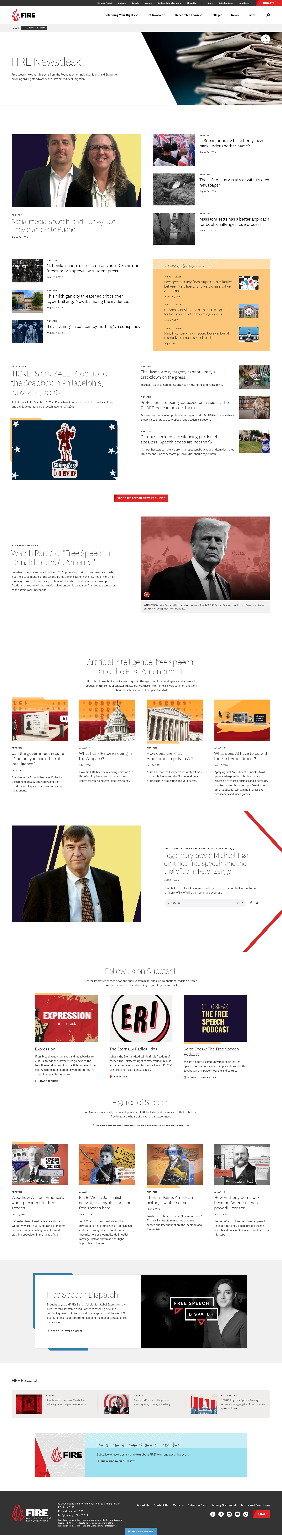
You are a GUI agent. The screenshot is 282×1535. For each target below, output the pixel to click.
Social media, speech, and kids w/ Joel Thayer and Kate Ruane (64, 225)
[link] (24, 15)
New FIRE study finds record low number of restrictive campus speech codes (196, 335)
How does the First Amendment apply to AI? (170, 755)
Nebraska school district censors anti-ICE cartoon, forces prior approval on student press (94, 268)
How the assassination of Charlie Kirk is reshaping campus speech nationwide (67, 1402)
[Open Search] (268, 15)
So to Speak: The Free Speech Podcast (211, 1051)
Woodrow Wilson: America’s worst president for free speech (37, 1202)
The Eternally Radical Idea (133, 1048)
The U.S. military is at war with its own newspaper (234, 182)
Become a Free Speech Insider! (139, 1445)
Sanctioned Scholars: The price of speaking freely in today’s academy (152, 1402)
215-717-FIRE (83, 1515)
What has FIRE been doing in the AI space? (105, 755)
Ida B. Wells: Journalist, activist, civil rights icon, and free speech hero (105, 1202)
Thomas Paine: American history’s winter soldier (170, 1199)
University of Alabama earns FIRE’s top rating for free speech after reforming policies (197, 311)
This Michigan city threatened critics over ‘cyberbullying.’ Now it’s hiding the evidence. (88, 298)
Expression (45, 1048)
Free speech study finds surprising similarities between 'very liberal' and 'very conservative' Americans (198, 286)
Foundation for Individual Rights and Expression (93, 1503)
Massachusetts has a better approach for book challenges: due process (234, 221)
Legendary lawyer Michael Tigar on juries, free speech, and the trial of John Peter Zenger (207, 863)
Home (14, 28)
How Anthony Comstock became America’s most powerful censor (237, 1202)
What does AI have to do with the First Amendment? (241, 755)
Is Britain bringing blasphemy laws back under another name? (231, 143)
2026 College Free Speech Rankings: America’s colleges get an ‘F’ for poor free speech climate (243, 1404)
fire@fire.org (65, 1515)
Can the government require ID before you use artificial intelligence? (37, 758)
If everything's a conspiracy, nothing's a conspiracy (93, 326)
